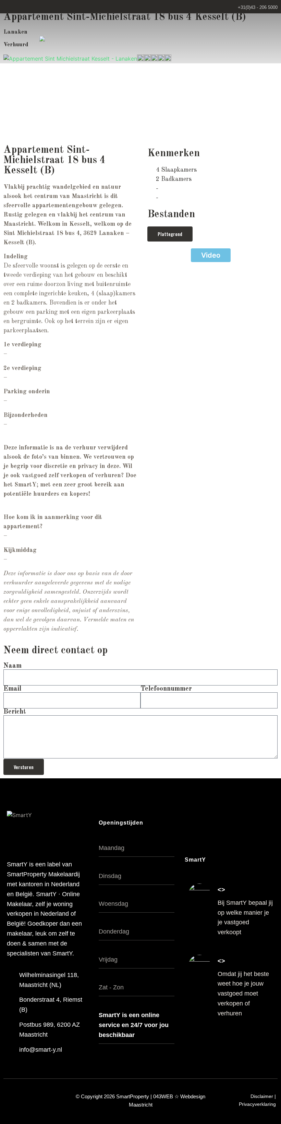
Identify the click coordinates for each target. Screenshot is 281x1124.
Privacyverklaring (257, 1104)
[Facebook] (241, 1041)
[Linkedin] (270, 1041)
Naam (12, 666)
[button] (270, 38)
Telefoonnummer (166, 688)
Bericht (14, 711)
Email (12, 688)
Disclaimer (262, 1096)
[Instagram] (256, 1041)
